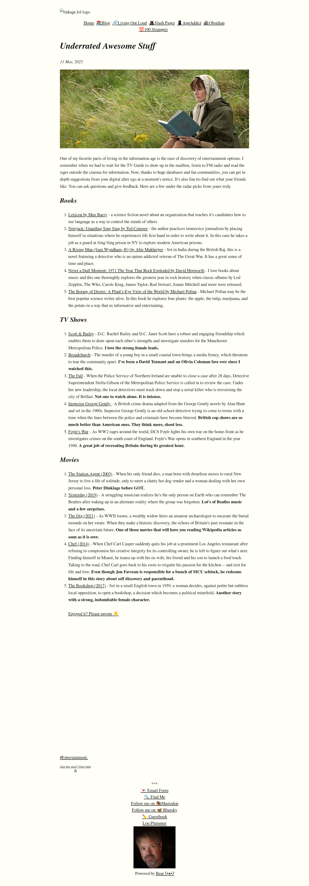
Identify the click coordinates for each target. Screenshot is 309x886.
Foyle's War (78, 431)
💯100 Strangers (153, 29)
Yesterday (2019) (83, 495)
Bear (165, 873)
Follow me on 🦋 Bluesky (154, 810)
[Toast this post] (75, 770)
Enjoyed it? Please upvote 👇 (93, 614)
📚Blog (103, 23)
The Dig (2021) (81, 516)
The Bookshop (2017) (87, 585)
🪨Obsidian (213, 23)
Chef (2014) (78, 544)
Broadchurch (79, 355)
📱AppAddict (189, 23)
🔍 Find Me (154, 797)
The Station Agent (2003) (90, 474)
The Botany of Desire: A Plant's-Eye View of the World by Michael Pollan (132, 291)
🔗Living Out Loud (129, 23)
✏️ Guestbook (154, 816)
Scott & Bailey (81, 334)
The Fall (75, 376)
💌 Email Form (154, 790)
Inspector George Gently (89, 403)
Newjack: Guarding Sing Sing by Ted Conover (108, 228)
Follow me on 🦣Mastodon (154, 803)
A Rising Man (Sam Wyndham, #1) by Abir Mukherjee (115, 249)
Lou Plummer (154, 823)
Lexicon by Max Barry (87, 214)
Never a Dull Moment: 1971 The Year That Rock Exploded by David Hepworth (136, 270)
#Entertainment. (74, 757)
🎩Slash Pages (162, 23)
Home (89, 23)
